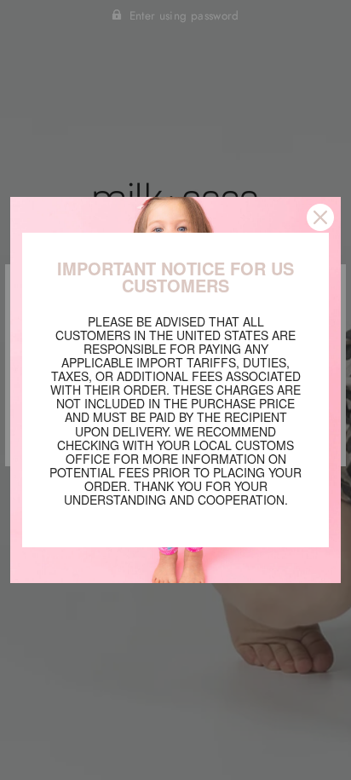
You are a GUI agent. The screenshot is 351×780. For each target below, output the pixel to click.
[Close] (320, 217)
